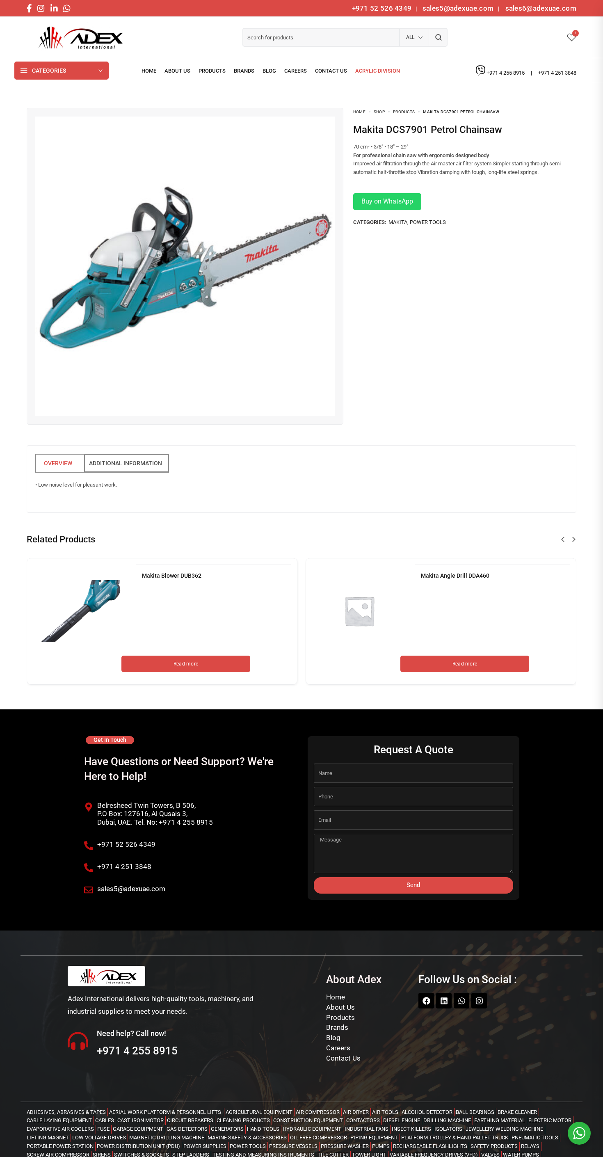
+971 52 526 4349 (382, 8)
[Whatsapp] (461, 1000)
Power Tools (428, 222)
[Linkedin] (444, 1000)
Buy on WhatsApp (387, 201)
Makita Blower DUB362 (171, 575)
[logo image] (78, 37)
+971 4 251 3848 (557, 73)
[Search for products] (438, 37)
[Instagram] (479, 1000)
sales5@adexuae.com (459, 8)
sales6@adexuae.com (539, 8)
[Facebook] (426, 1000)
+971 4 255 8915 (506, 73)
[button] (562, 539)
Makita (397, 222)
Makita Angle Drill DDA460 (455, 575)
